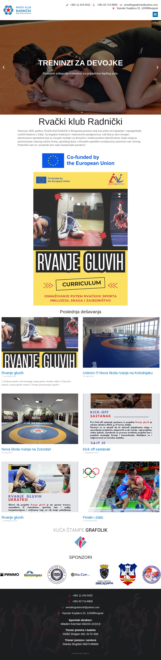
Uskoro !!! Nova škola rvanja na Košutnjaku (118, 373)
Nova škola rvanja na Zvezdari (26, 449)
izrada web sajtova (80, 653)
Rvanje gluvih (13, 373)
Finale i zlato (93, 517)
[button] (155, 14)
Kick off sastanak (96, 449)
